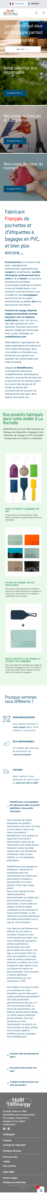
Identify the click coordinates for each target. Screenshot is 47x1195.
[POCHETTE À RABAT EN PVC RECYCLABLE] (23, 553)
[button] (16, 49)
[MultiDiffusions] (10, 12)
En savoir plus (13, 93)
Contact (35, 4)
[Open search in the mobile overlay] (37, 13)
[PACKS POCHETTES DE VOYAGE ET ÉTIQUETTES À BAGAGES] (23, 630)
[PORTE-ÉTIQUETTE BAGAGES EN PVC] (23, 480)
